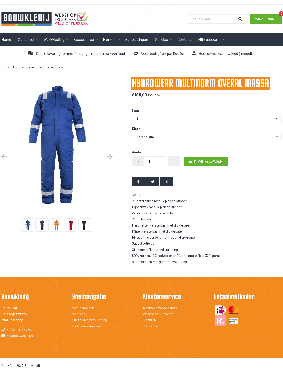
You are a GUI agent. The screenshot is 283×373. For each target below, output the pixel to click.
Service (161, 39)
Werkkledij (79, 314)
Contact (184, 39)
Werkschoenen (83, 308)
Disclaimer (151, 326)
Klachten (149, 320)
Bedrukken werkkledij (87, 326)
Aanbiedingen (136, 39)
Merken (109, 39)
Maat (135, 110)
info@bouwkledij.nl (19, 335)
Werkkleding (53, 39)
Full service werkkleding (89, 320)
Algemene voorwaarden (160, 308)
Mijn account (209, 39)
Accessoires (84, 39)
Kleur (136, 129)
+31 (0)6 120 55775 (18, 329)
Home (5, 67)
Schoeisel (26, 39)
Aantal (137, 152)
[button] (206, 161)
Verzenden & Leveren (158, 314)
